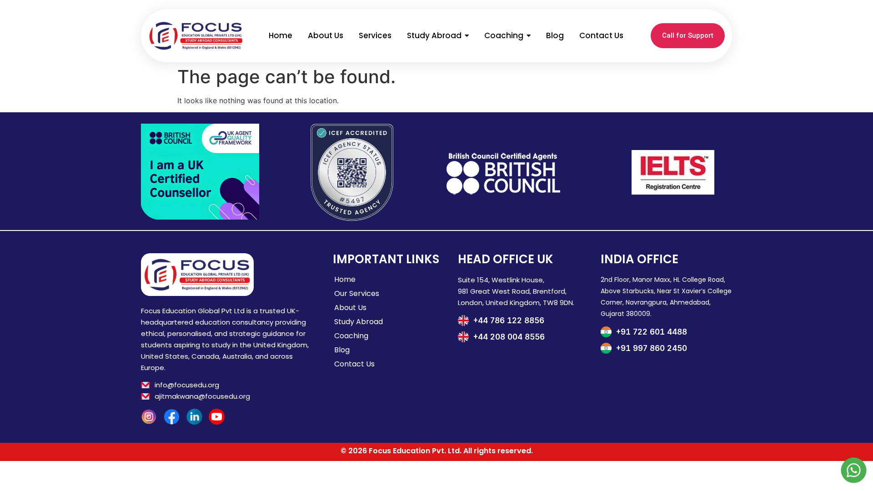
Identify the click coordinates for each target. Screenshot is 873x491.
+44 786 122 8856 (508, 320)
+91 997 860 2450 (651, 348)
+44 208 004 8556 (509, 336)
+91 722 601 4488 (651, 331)
